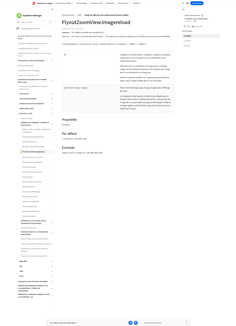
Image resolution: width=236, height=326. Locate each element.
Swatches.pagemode (29, 206)
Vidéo (21, 271)
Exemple (187, 46)
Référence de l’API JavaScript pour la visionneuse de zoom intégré (33, 222)
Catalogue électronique (27, 99)
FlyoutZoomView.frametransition (33, 147)
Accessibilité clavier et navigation (29, 70)
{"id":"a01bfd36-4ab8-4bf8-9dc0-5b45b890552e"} (87, 32)
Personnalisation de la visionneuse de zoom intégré (34, 233)
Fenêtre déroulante (26, 108)
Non (195, 21)
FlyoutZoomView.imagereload (34, 152)
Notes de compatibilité (25, 65)
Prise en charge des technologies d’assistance (36, 244)
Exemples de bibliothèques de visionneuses (32, 43)
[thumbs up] (130, 323)
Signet (188, 26)
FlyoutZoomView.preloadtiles (32, 162)
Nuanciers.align (27, 177)
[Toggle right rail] (183, 9)
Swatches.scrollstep (29, 216)
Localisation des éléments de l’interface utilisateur (34, 249)
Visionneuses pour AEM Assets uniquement (33, 281)
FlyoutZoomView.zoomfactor (32, 172)
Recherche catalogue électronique (31, 104)
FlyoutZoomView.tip (29, 167)
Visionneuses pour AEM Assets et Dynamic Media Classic (32, 81)
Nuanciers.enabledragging (31, 192)
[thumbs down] (136, 323)
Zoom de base (24, 94)
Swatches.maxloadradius (30, 201)
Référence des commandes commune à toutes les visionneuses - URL (34, 296)
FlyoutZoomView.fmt (29, 142)
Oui (188, 21)
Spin (20, 266)
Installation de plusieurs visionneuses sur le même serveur (35, 54)
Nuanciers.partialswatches (31, 211)
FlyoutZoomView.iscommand (32, 157)
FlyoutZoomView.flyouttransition (33, 137)
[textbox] (34, 22)
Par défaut (187, 41)
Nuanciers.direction (28, 187)
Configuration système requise (28, 48)
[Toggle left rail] (52, 9)
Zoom (21, 276)
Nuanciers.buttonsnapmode (31, 182)
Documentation (68, 15)
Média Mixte (23, 261)
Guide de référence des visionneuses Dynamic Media (106, 15)
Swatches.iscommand (29, 196)
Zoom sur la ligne (25, 113)
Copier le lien (199, 26)
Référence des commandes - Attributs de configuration (35, 124)
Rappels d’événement (28, 228)
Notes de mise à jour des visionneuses (31, 61)
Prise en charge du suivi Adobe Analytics (34, 239)
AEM (79, 15)
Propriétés (187, 36)
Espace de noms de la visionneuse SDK (34, 256)
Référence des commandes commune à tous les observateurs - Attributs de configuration (33, 288)
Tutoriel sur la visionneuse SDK (28, 75)
